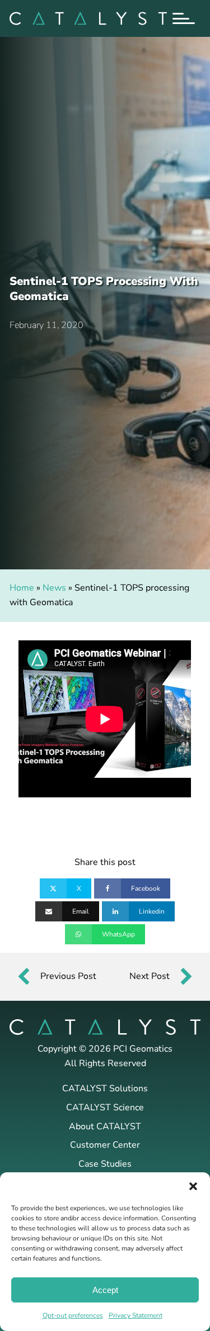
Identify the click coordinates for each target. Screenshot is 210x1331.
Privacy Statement (135, 1315)
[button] (193, 1186)
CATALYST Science (105, 1107)
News (54, 588)
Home (22, 588)
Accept (105, 1290)
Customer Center (105, 1145)
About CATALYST (105, 1126)
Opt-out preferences (73, 1315)
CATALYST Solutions (105, 1088)
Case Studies (105, 1164)
